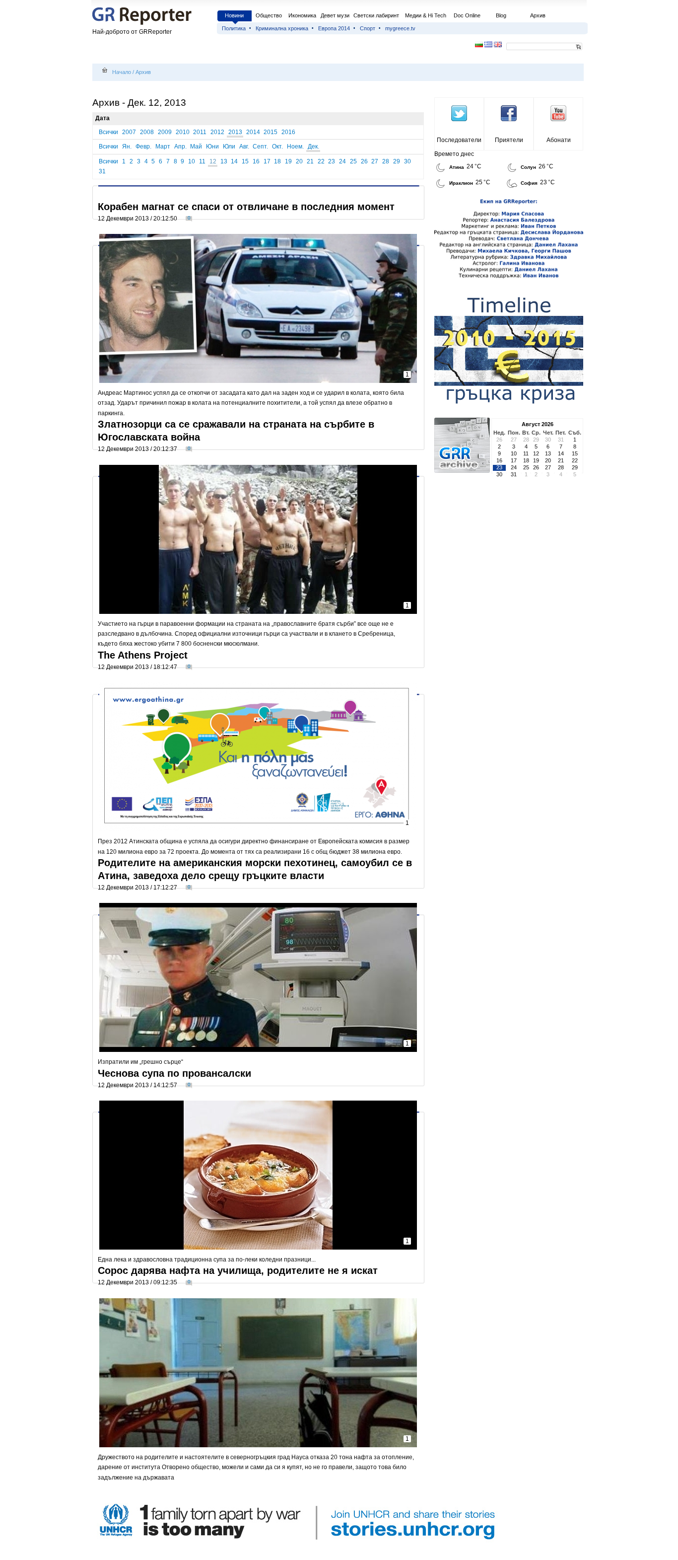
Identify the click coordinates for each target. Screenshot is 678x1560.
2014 (253, 132)
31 (102, 171)
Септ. (260, 146)
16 (256, 161)
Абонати (558, 140)
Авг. (244, 146)
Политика (234, 28)
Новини (234, 15)
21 (310, 161)
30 (407, 161)
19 (288, 161)
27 (374, 161)
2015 (270, 132)
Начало (121, 72)
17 (267, 161)
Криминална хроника (282, 28)
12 (212, 161)
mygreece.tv (400, 28)
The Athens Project (143, 655)
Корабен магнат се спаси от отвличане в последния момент (246, 206)
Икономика (302, 15)
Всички (108, 132)
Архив (537, 15)
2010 (183, 132)
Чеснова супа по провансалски (174, 1073)
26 (364, 161)
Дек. (313, 146)
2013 (235, 132)
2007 (129, 132)
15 (245, 161)
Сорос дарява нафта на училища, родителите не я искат (238, 1270)
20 (299, 161)
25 (353, 161)
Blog (501, 15)
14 (234, 161)
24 (342, 161)
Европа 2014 (334, 28)
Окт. (277, 146)
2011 (199, 132)
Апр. (180, 146)
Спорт (367, 28)
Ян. (127, 146)
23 (331, 161)
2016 (288, 132)
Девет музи (335, 15)
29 (396, 161)
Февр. (143, 146)
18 (277, 161)
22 (321, 161)
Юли (229, 146)
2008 (147, 132)
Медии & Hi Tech (425, 15)
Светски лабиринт (376, 15)
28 (385, 161)
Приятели (509, 140)
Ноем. (295, 146)
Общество (269, 15)
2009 (165, 132)
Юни (212, 146)
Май (196, 146)
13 (223, 161)
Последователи (459, 140)
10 (191, 161)
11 (202, 161)
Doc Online (467, 15)
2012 (217, 132)
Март (162, 146)
